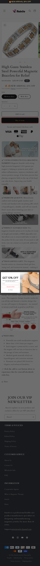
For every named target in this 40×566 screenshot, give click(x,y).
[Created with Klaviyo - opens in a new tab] (20, 293)
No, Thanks (10, 289)
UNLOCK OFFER (10, 286)
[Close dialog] (38, 273)
